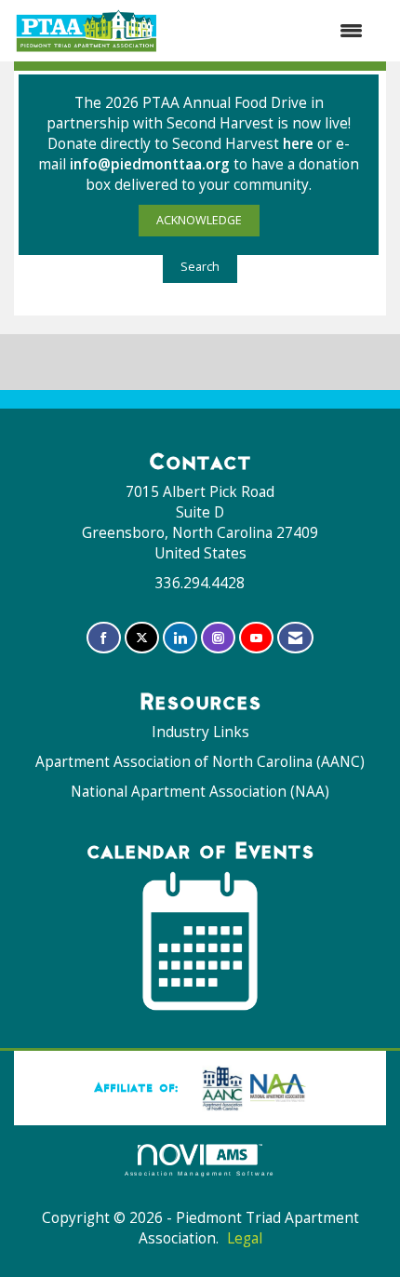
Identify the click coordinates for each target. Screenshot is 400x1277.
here (300, 144)
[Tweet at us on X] (142, 638)
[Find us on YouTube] (256, 638)
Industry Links (200, 732)
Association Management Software (200, 1173)
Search (200, 267)
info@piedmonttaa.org (150, 164)
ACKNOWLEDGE (199, 220)
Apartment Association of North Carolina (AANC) (200, 762)
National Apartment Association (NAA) (200, 791)
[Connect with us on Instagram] (218, 638)
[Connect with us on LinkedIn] (180, 638)
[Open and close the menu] (270, 30)
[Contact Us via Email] (295, 638)
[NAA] (250, 1087)
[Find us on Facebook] (104, 638)
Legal (244, 1238)
